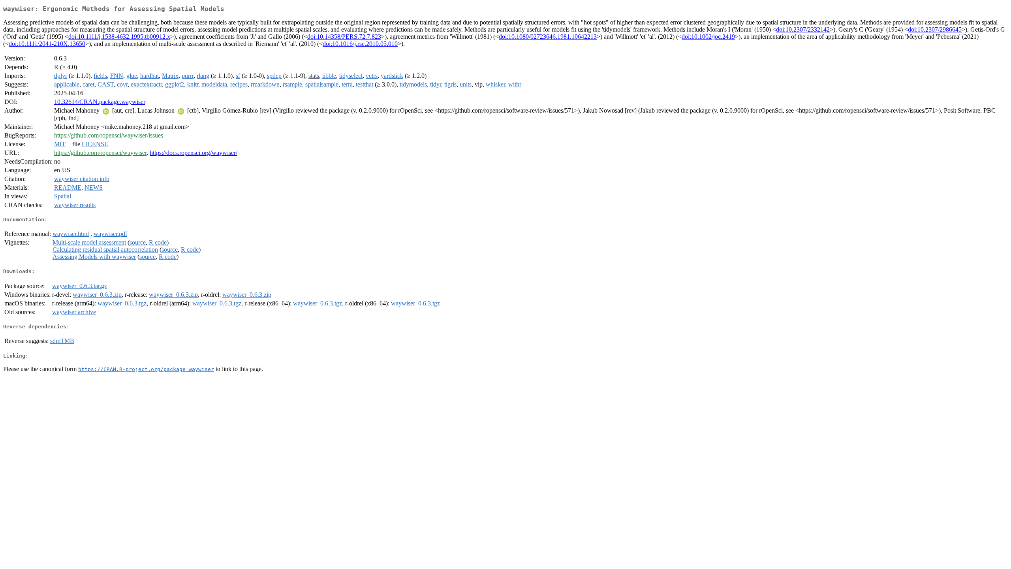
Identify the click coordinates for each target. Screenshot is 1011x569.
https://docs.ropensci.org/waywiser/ (193, 152)
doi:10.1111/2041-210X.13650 (47, 43)
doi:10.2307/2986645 (935, 29)
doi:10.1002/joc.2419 (708, 36)
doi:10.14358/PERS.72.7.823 (344, 36)
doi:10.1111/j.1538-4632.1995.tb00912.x (119, 36)
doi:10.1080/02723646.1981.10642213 (548, 36)
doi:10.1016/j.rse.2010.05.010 (360, 43)
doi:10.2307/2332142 (803, 29)
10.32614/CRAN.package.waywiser (99, 101)
